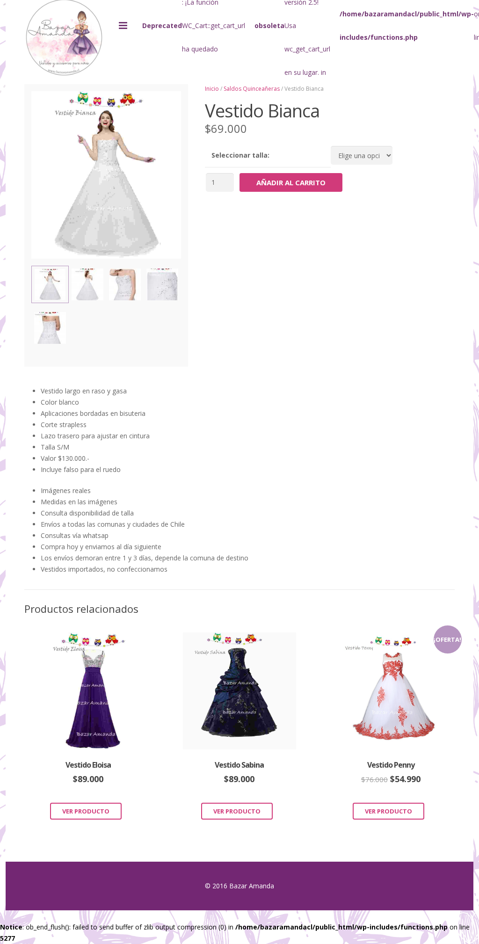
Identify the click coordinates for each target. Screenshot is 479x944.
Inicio (212, 89)
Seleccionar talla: (240, 155)
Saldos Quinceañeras (252, 89)
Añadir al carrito (291, 182)
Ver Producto (85, 811)
